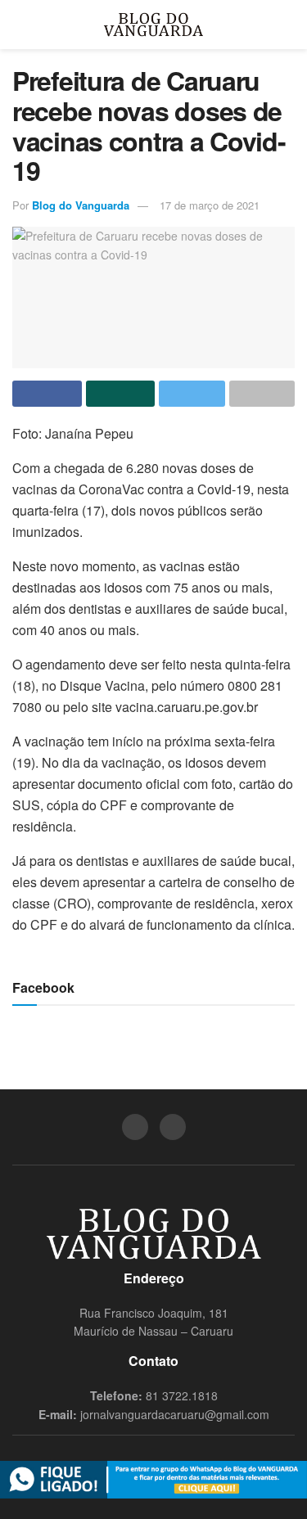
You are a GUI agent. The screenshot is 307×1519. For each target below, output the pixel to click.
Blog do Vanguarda (80, 205)
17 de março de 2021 (210, 205)
